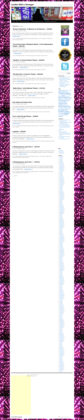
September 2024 (62, 183)
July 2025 (61, 172)
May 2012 (61, 359)
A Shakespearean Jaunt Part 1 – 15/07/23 (26, 162)
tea (18, 157)
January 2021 (61, 236)
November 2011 (62, 366)
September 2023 (62, 198)
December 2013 (61, 336)
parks (60, 106)
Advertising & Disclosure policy (51, 21)
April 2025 (61, 175)
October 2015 (61, 310)
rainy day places (66, 107)
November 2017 (62, 281)
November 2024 (62, 181)
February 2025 (61, 178)
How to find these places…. (25, 21)
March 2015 (61, 319)
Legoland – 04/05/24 (19, 131)
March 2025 (61, 176)
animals (62, 90)
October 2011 (61, 367)
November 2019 (62, 252)
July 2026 (61, 157)
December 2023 (61, 194)
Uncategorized (61, 137)
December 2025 (61, 166)
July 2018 (61, 271)
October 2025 (61, 168)
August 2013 (61, 341)
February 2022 (61, 220)
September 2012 (62, 354)
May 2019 (61, 259)
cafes (59, 92)
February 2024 (61, 192)
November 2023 (62, 195)
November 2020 (62, 238)
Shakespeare (14, 157)
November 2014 (62, 323)
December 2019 (61, 251)
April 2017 (61, 289)
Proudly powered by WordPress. (65, 416)
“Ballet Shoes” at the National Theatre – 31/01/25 (28, 88)
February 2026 (61, 163)
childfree (59, 94)
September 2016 (62, 297)
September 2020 (62, 240)
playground (65, 106)
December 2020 (61, 237)
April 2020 (61, 246)
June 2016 (61, 301)
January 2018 (61, 278)
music (65, 100)
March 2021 (61, 233)
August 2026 (61, 156)
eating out (14, 39)
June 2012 (61, 358)
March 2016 (61, 304)
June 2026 (61, 159)
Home (14, 21)
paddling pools (65, 104)
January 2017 (61, 292)
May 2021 (61, 231)
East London (36, 111)
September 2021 (62, 226)
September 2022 (62, 212)
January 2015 (61, 321)
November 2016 (62, 295)
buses (68, 90)
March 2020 (61, 247)
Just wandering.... (19, 111)
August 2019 (61, 256)
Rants (60, 130)
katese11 (25, 30)
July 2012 (61, 357)
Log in (60, 149)
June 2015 (61, 315)
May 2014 (61, 330)
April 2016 (61, 303)
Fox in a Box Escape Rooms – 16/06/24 (25, 116)
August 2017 (61, 284)
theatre (39, 55)
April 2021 (61, 232)
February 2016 (61, 306)
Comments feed (61, 151)
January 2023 (61, 207)
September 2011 (62, 368)
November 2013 (62, 338)
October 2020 (61, 239)
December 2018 (61, 265)
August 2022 (61, 213)
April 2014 (61, 332)
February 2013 (61, 348)
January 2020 (61, 250)
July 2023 (61, 200)
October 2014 (61, 325)
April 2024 (61, 189)
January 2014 (61, 335)
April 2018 (61, 275)
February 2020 (61, 249)
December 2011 (61, 365)
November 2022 (62, 210)
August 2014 (61, 327)
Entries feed (61, 150)
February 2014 (61, 334)
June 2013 (61, 343)
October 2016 (61, 296)
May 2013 (61, 345)
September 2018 (62, 269)
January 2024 (61, 193)
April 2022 (61, 218)
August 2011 (61, 370)
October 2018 (61, 268)
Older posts (15, 175)
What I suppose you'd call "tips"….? (65, 138)
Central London (49, 38)
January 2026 (61, 164)
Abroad (59, 90)
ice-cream (66, 99)
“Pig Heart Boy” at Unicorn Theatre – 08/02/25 (27, 74)
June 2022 (61, 215)
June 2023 (61, 201)
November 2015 (62, 309)
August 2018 (61, 270)
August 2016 (61, 298)
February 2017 (61, 291)
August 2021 (61, 227)
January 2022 (61, 221)
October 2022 (61, 211)
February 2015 (61, 320)
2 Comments (43, 69)
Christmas (69, 94)
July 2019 (61, 257)
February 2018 (61, 277)
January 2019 (61, 264)
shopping (62, 109)
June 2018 (61, 272)
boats (67, 90)
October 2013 (61, 339)
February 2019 (61, 263)
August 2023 (61, 199)
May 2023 (61, 202)
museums (60, 100)
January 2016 (61, 307)
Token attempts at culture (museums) (65, 132)
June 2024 (61, 187)
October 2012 (61, 353)
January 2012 (61, 364)
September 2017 (62, 283)
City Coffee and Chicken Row (22, 102)
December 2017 (61, 279)
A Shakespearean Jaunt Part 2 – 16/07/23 (26, 147)
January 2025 (61, 179)
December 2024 (61, 180)
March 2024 (61, 191)
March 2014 (61, 333)
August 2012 (61, 355)
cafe (70, 90)
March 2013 (61, 347)
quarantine (61, 107)
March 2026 (61, 162)
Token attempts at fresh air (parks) (64, 136)
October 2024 (61, 182)
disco (69, 96)
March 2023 (61, 205)
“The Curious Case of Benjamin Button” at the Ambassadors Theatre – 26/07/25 (32, 45)
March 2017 (61, 290)
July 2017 (61, 285)
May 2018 (61, 274)
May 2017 (61, 288)
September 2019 (62, 255)
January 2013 (61, 349)
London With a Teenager (22, 4)
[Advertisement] (21, 395)
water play (63, 115)
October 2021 (61, 225)
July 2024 (61, 186)
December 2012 (61, 351)
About (17, 21)
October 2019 (61, 253)
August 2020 (61, 242)
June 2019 (61, 258)
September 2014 (62, 326)
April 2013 (61, 346)
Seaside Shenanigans (62, 86)
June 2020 (61, 244)
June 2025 (61, 173)
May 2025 (61, 174)
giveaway (61, 99)
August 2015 (61, 313)
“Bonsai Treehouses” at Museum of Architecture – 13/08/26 (32, 29)
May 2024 (61, 188)
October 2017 (61, 282)
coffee (33, 111)
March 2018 (61, 276)
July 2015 (61, 314)
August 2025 (61, 170)
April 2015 (61, 317)
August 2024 (61, 185)
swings (62, 113)
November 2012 (62, 352)
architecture (44, 38)
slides (66, 109)
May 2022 (61, 217)
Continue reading (16, 36)
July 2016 (61, 300)
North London (62, 102)
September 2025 (62, 169)
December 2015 (61, 308)
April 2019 (61, 260)
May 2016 (61, 302)
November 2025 (62, 167)
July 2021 (61, 228)
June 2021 (61, 230)
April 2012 (61, 360)
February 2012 (61, 362)
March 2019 (61, 262)
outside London (48, 140)
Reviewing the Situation (20, 55)
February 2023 (61, 206)
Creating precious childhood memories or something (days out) (27, 38)
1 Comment (17, 126)
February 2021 (61, 234)
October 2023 (61, 196)
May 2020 (61, 245)
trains (59, 115)
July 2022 (61, 214)
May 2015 (61, 316)
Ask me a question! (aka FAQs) (38, 21)
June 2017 (61, 287)
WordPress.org (61, 153)
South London (34, 83)
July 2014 (61, 328)
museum (69, 99)
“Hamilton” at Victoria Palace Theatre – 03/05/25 (28, 60)
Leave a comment (20, 39)
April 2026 (61, 161)
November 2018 (62, 266)
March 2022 (61, 219)
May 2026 (61, 160)
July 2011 (61, 371)
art (65, 90)
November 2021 (62, 224)
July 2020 (61, 243)
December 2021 (61, 223)
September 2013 (62, 340)
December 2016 (61, 294)
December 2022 (61, 208)
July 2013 (61, 342)
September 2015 (62, 311)
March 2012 (61, 361)
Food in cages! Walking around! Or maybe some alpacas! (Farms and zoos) (64, 127)
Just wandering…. (62, 129)
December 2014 (61, 322)
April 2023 (61, 204)
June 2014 (61, 329)
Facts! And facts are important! (64, 124)
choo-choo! (44, 171)
